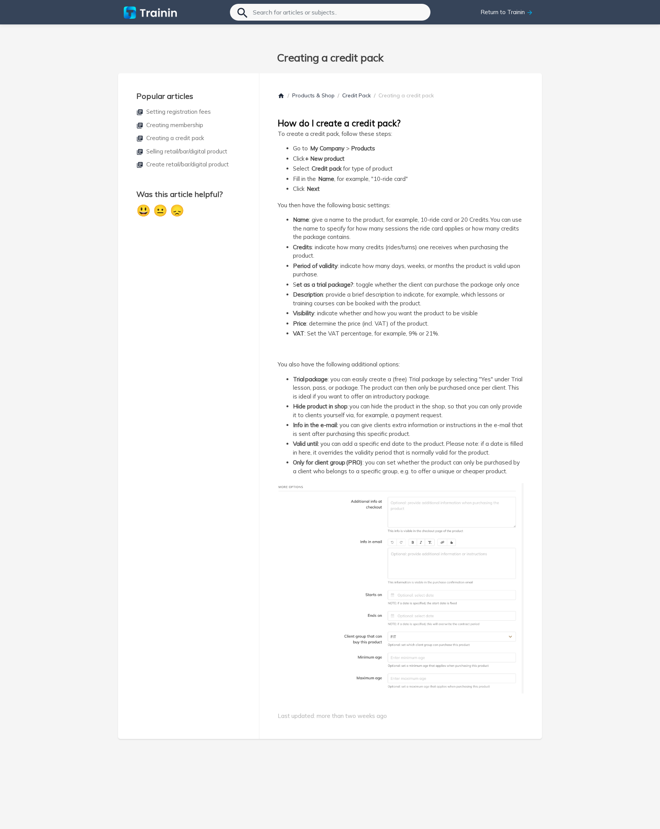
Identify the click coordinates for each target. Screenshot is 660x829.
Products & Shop (313, 95)
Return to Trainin (506, 12)
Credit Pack (356, 95)
